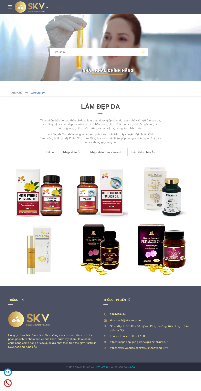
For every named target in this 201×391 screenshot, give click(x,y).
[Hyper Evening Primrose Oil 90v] (100, 249)
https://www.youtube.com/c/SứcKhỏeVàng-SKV (139, 347)
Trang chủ (15, 92)
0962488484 (56, 7)
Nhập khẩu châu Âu (143, 152)
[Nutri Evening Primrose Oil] (39, 190)
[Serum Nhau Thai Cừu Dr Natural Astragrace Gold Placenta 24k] (39, 249)
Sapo (131, 366)
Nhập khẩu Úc (72, 152)
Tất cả (50, 152)
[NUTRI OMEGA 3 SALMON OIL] (100, 190)
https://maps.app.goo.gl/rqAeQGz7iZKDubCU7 (139, 341)
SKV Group (102, 366)
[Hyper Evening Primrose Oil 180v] (162, 249)
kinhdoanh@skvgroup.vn (125, 320)
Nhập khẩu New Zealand (105, 152)
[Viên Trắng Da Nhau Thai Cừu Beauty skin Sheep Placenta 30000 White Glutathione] (162, 190)
